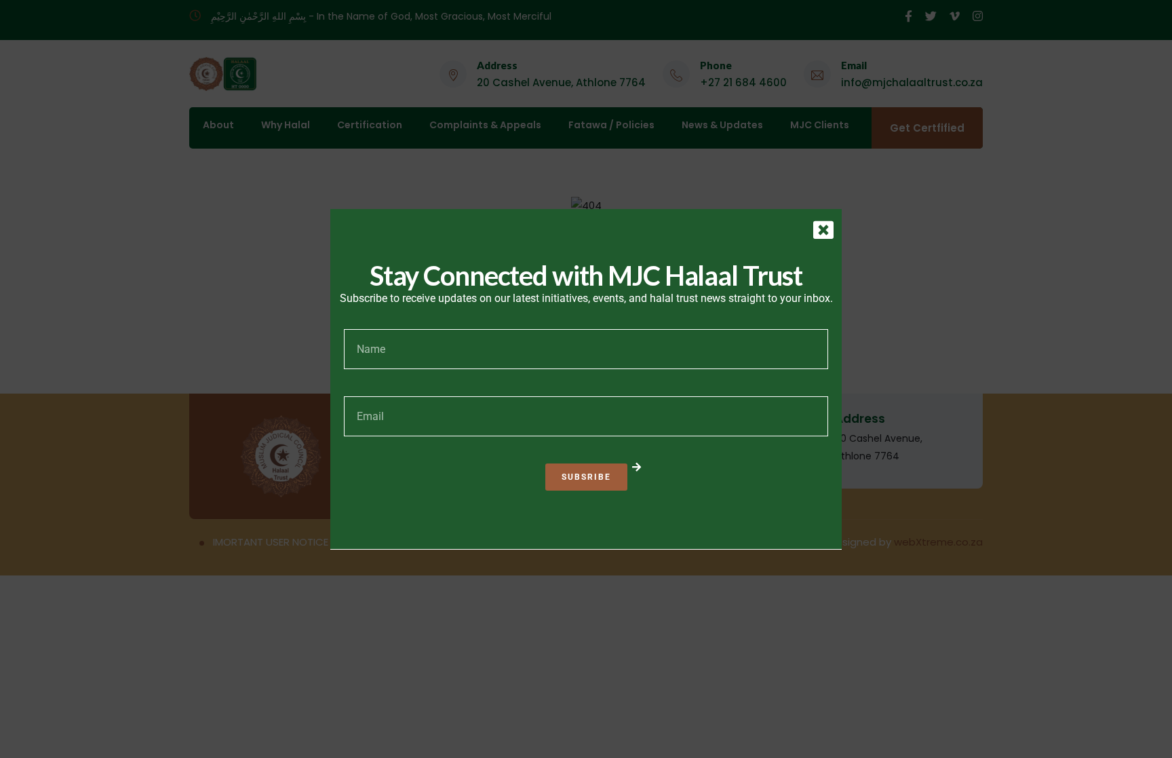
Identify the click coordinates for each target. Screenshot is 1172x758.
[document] (586, 379)
